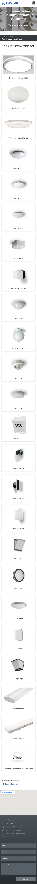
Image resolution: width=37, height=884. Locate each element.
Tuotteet (12, 37)
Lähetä (25, 879)
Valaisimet (22, 37)
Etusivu (4, 37)
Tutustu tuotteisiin (17, 25)
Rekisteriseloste (8, 837)
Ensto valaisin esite (12, 784)
